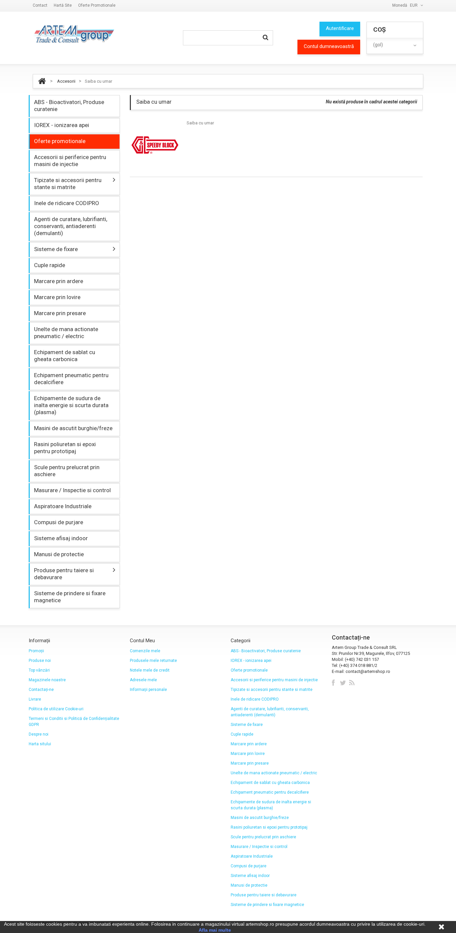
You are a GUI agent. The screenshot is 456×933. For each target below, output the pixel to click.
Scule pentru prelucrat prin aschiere (66, 471)
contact (40, 5)
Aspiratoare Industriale (62, 506)
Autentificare (340, 28)
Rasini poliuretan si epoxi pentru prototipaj (65, 447)
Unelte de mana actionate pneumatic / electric (66, 332)
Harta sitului (40, 744)
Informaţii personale (148, 689)
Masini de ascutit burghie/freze (73, 428)
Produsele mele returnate (153, 660)
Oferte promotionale (97, 5)
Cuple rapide (49, 265)
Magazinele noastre (47, 680)
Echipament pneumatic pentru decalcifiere (71, 378)
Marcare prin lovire (57, 297)
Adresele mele (143, 680)
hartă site (63, 5)
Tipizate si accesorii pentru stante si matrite (67, 183)
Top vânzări (39, 670)
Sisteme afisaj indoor (61, 538)
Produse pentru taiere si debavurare (64, 574)
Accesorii (66, 81)
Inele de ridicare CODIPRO (66, 203)
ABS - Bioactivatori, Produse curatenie (69, 105)
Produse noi (40, 660)
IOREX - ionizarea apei (61, 125)
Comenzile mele (145, 651)
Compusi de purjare (58, 522)
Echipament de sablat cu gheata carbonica (64, 355)
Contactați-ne (41, 689)
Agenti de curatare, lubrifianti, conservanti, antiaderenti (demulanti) (70, 226)
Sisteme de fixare (56, 249)
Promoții (36, 651)
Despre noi (38, 734)
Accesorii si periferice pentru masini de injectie (70, 160)
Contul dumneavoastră (329, 46)
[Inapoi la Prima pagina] (42, 81)
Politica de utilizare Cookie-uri (56, 709)
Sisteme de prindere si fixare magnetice (69, 597)
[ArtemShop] (73, 34)
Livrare (35, 699)
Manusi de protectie (59, 554)
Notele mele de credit (150, 670)
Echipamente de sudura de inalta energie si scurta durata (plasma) (71, 405)
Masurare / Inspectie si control (72, 490)
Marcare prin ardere (58, 281)
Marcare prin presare (60, 313)
